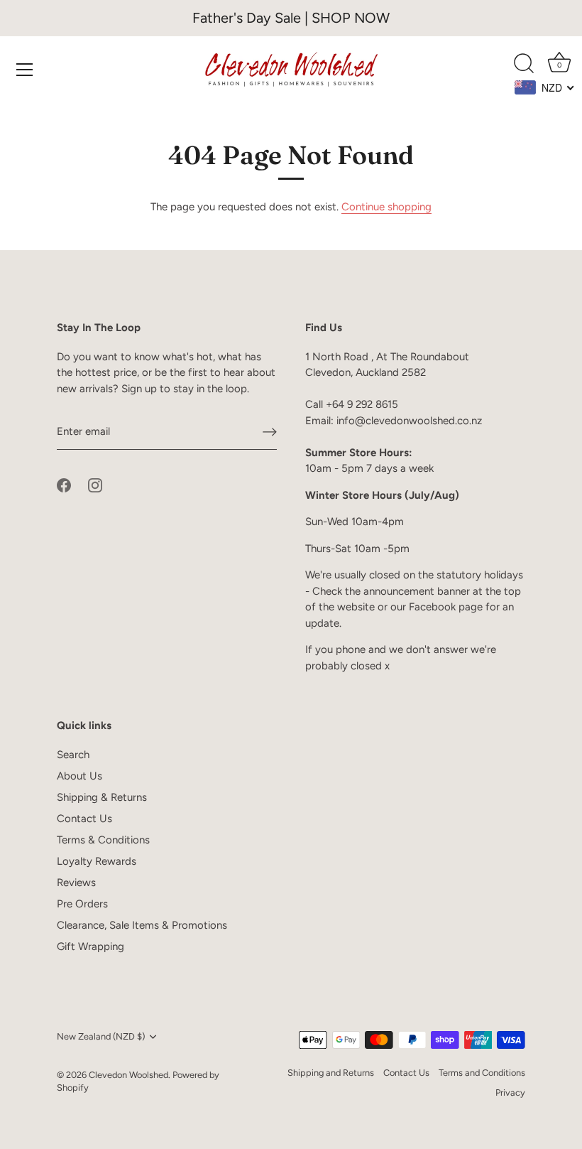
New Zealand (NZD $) (101, 1036)
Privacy (510, 1092)
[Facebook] (64, 484)
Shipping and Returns (330, 1072)
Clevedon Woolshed (128, 1074)
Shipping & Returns (102, 797)
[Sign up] (270, 432)
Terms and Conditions (482, 1072)
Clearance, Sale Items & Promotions (142, 925)
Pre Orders (82, 903)
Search (73, 754)
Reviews (76, 882)
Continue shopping (386, 206)
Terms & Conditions (103, 840)
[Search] (523, 64)
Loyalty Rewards (96, 861)
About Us (79, 776)
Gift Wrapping (90, 946)
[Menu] (24, 69)
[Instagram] (95, 484)
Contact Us (84, 818)
